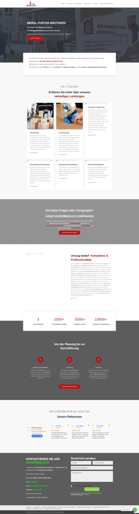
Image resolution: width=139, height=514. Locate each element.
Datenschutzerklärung (76, 494)
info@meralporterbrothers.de (54, 225)
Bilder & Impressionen (106, 3)
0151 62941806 (86, 225)
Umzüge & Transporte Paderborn (34, 508)
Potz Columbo (100, 426)
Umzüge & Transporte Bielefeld (49, 507)
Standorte (87, 3)
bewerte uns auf (36, 436)
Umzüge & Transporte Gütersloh (67, 507)
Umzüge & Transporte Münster (84, 507)
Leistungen (69, 3)
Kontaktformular (75, 223)
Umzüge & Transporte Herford (101, 507)
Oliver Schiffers (80, 426)
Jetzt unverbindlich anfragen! (69, 232)
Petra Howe (59, 426)
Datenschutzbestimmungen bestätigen (82, 486)
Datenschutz (36, 507)
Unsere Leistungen (35, 38)
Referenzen (78, 3)
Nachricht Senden (92, 489)
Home (62, 3)
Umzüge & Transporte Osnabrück (52, 508)
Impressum (29, 507)
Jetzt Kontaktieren (33, 152)
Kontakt (95, 3)
